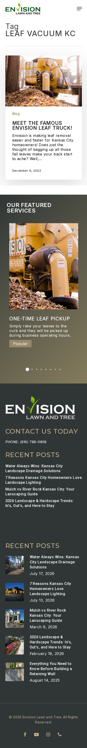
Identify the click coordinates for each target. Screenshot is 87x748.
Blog (16, 114)
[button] (79, 8)
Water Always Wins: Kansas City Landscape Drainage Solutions (34, 468)
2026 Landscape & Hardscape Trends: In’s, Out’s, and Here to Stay (39, 503)
